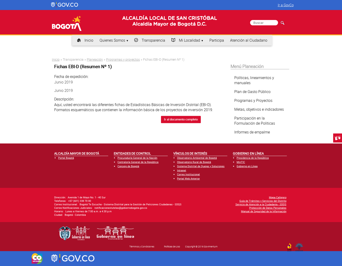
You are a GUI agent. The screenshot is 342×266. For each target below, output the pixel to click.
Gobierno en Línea (247, 166)
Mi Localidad (189, 40)
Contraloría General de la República (137, 162)
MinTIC (241, 162)
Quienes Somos (112, 40)
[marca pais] (37, 258)
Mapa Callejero (277, 197)
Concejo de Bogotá (128, 166)
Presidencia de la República (253, 158)
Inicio (88, 40)
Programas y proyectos (123, 59)
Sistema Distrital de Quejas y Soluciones (201, 166)
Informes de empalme (252, 132)
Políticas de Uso (172, 246)
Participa (216, 40)
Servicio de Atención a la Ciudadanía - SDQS (260, 204)
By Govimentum (300, 245)
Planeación (95, 59)
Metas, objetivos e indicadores (259, 109)
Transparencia (153, 40)
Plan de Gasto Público (252, 91)
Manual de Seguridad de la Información (263, 211)
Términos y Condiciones (141, 246)
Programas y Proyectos (253, 100)
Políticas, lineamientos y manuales (254, 80)
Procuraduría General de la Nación (137, 158)
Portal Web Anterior (188, 178)
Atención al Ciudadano (248, 40)
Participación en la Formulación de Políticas (254, 121)
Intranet (181, 170)
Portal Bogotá (66, 158)
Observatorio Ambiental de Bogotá (197, 158)
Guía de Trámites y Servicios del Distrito (262, 201)
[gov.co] (65, 4)
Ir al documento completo (181, 119)
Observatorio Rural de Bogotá (194, 162)
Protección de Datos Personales (267, 207)
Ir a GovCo (286, 5)
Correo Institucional (188, 174)
